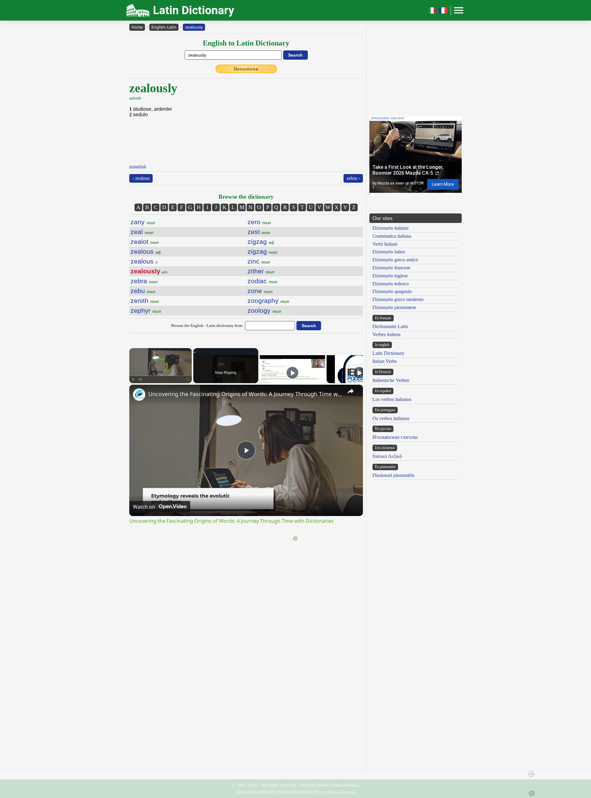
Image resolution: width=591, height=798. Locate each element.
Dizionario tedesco (390, 283)
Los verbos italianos (391, 399)
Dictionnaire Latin (390, 326)
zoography (268, 300)
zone (259, 290)
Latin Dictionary (388, 353)
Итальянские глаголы (395, 437)
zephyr (146, 310)
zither (260, 271)
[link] (139, 394)
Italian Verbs (384, 361)
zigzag (261, 241)
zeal (142, 231)
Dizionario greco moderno (398, 299)
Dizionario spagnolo (392, 291)
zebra (144, 280)
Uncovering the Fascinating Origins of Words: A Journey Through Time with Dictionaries (245, 394)
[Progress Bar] (160, 375)
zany (143, 221)
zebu (143, 290)
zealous (146, 251)
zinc (258, 261)
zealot (145, 241)
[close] (531, 774)
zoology (264, 310)
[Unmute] (140, 379)
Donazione (246, 68)
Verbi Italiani (384, 244)
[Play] (133, 379)
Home (137, 27)
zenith (145, 300)
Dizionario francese (391, 267)
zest (258, 231)
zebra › (353, 178)
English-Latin (163, 27)
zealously (194, 27)
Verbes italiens (386, 334)
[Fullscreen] (188, 379)
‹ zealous (141, 178)
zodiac (262, 280)
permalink (137, 166)
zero (259, 221)
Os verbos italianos (390, 418)
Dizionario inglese (390, 275)
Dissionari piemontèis (393, 475)
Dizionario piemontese (394, 307)
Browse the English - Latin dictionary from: (207, 325)
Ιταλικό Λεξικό (387, 456)
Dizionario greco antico (395, 259)
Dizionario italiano (390, 228)
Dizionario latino (388, 251)
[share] (350, 391)
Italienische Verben (390, 380)
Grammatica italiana (391, 236)
